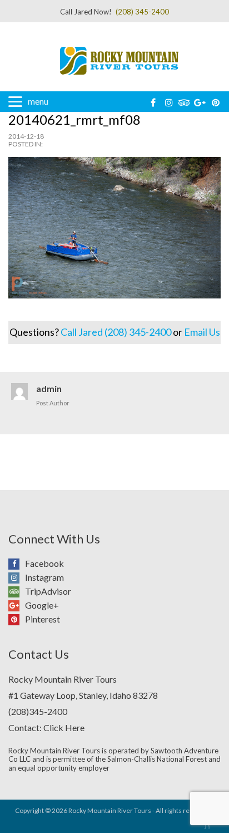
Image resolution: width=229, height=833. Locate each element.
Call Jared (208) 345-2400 (116, 332)
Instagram (16, 576)
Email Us (202, 332)
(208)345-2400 (37, 711)
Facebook (16, 562)
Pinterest (16, 618)
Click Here (63, 727)
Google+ (16, 604)
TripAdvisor (16, 590)
